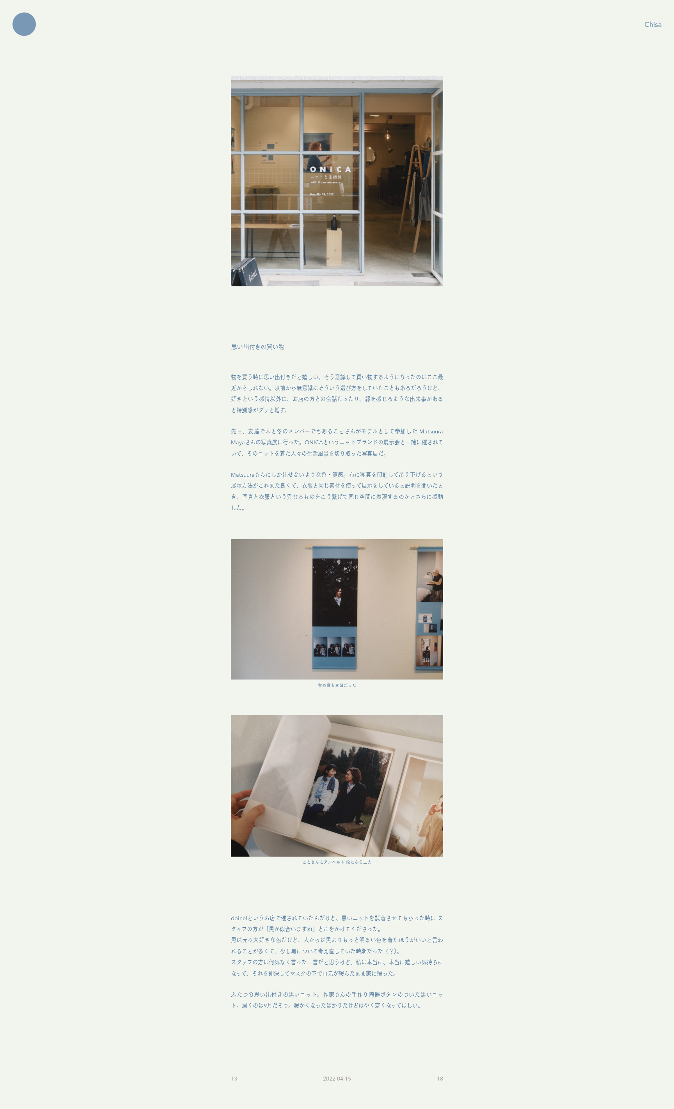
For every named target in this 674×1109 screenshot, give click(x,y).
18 (440, 1079)
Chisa (653, 24)
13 (234, 1079)
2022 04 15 (337, 1079)
